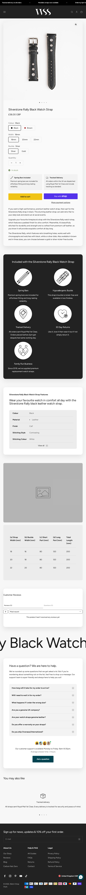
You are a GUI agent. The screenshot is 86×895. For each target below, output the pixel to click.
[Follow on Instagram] (10, 876)
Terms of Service (55, 866)
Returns (31, 862)
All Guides (32, 853)
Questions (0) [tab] (48, 605)
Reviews (6, 858)
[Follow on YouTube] (20, 876)
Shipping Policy (54, 858)
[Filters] (5, 612)
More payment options (60, 202)
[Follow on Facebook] (4, 876)
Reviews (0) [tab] (8, 605)
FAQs (30, 858)
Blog (5, 862)
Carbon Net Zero (10, 866)
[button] (81, 877)
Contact (31, 866)
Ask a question (43, 759)
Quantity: (12, 158)
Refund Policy (53, 862)
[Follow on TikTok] (26, 876)
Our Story (7, 853)
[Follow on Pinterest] (15, 876)
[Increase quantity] (20, 162)
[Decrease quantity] (11, 162)
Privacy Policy (53, 853)
